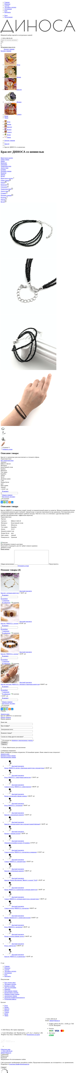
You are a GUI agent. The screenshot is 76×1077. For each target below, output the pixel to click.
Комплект (4, 185)
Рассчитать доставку (8, 496)
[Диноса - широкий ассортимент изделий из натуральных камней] (38, 26)
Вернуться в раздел (7, 178)
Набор (3, 182)
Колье (6, 116)
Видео (3, 202)
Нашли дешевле (7, 495)
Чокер (6, 117)
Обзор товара (5, 180)
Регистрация (8, 17)
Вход (6, 15)
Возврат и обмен (9, 986)
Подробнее (4, 599)
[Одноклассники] (10, 502)
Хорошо (3, 1067)
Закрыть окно (5, 714)
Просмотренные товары (8, 757)
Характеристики (6, 189)
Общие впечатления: (7, 564)
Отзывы (3, 193)
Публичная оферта (10, 999)
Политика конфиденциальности (14, 997)
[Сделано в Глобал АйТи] (8, 1041)
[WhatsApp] (4, 502)
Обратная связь (5, 1049)
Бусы (18, 65)
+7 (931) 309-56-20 (6, 1051)
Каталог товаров (9, 49)
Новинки (7, 4)
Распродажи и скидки (11, 992)
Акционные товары (10, 996)
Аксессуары (4, 191)
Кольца (19, 102)
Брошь (19, 77)
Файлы (3, 199)
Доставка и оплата (10, 7)
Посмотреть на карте (33, 1034)
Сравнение (5, 600)
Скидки (6, 5)
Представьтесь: (54, 564)
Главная (6, 2)
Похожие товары (6, 195)
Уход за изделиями (10, 987)
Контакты (7, 12)
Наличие (3, 197)
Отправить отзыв (23, 566)
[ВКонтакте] (2, 502)
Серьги (19, 114)
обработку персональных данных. (22, 740)
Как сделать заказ (9, 982)
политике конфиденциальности (19, 1064)
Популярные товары (10, 991)
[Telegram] (7, 502)
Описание (4, 187)
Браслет (19, 89)
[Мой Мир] (12, 502)
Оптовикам (8, 9)
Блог (5, 10)
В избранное (6, 602)
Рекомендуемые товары (8, 755)
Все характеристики (7, 460)
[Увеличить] (28, 257)
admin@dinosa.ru (54, 1020)
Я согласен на (18, 740)
